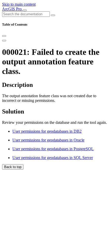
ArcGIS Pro (12, 9)
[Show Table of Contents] (4, 40)
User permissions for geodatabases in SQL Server (52, 157)
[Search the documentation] (53, 15)
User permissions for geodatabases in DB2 (47, 131)
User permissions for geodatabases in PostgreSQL (53, 149)
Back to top (12, 167)
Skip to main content (19, 4)
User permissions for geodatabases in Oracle (48, 140)
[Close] (4, 36)
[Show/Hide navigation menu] (25, 10)
